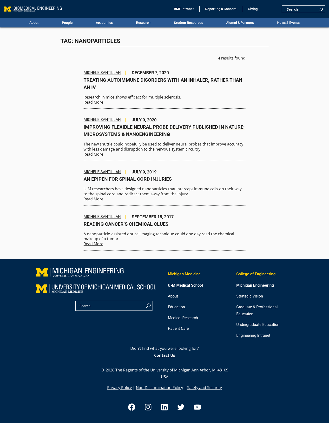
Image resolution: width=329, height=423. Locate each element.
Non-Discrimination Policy (159, 387)
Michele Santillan (102, 73)
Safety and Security (204, 387)
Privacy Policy (119, 387)
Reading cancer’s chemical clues (126, 224)
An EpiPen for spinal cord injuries (128, 179)
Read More (93, 102)
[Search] (321, 9)
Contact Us (164, 355)
